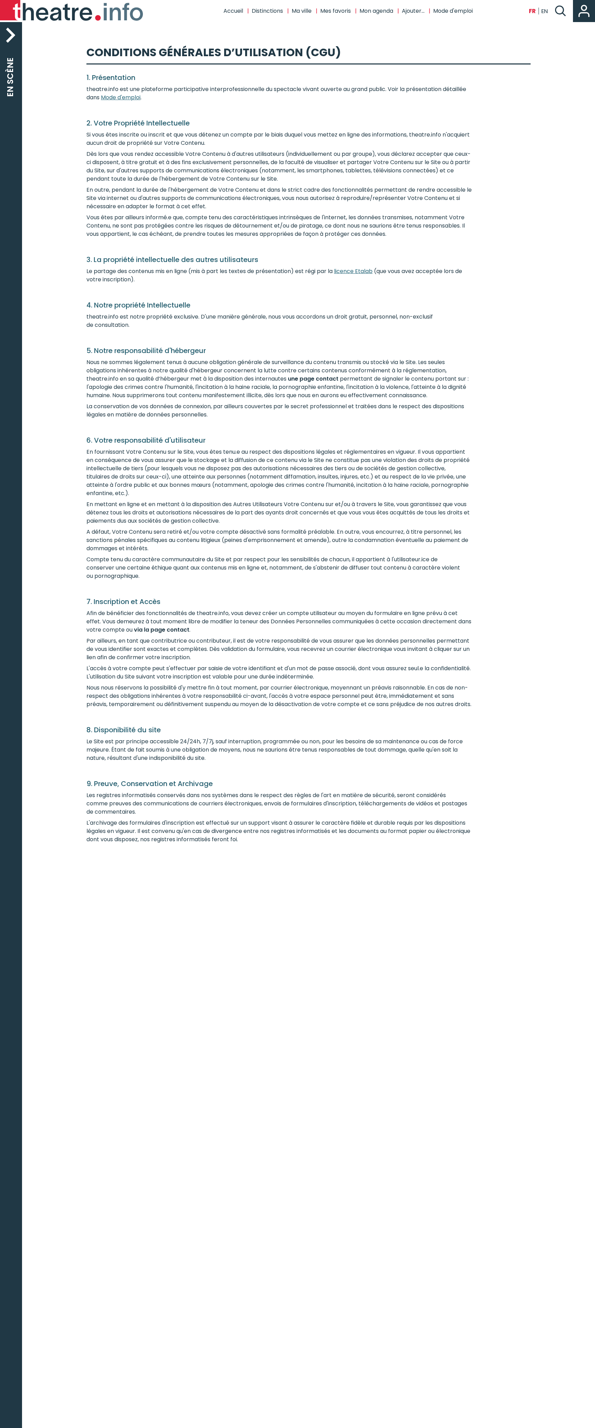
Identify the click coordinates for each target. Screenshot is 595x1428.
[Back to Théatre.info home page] (72, 11)
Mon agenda (376, 11)
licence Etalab (353, 271)
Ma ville (302, 11)
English (544, 11)
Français (532, 11)
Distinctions (267, 11)
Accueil (233, 11)
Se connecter (584, 11)
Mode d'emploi (120, 97)
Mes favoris (335, 11)
